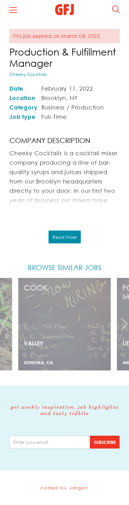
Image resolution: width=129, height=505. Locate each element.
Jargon (79, 487)
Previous (9, 324)
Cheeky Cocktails (28, 74)
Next (119, 324)
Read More (65, 237)
